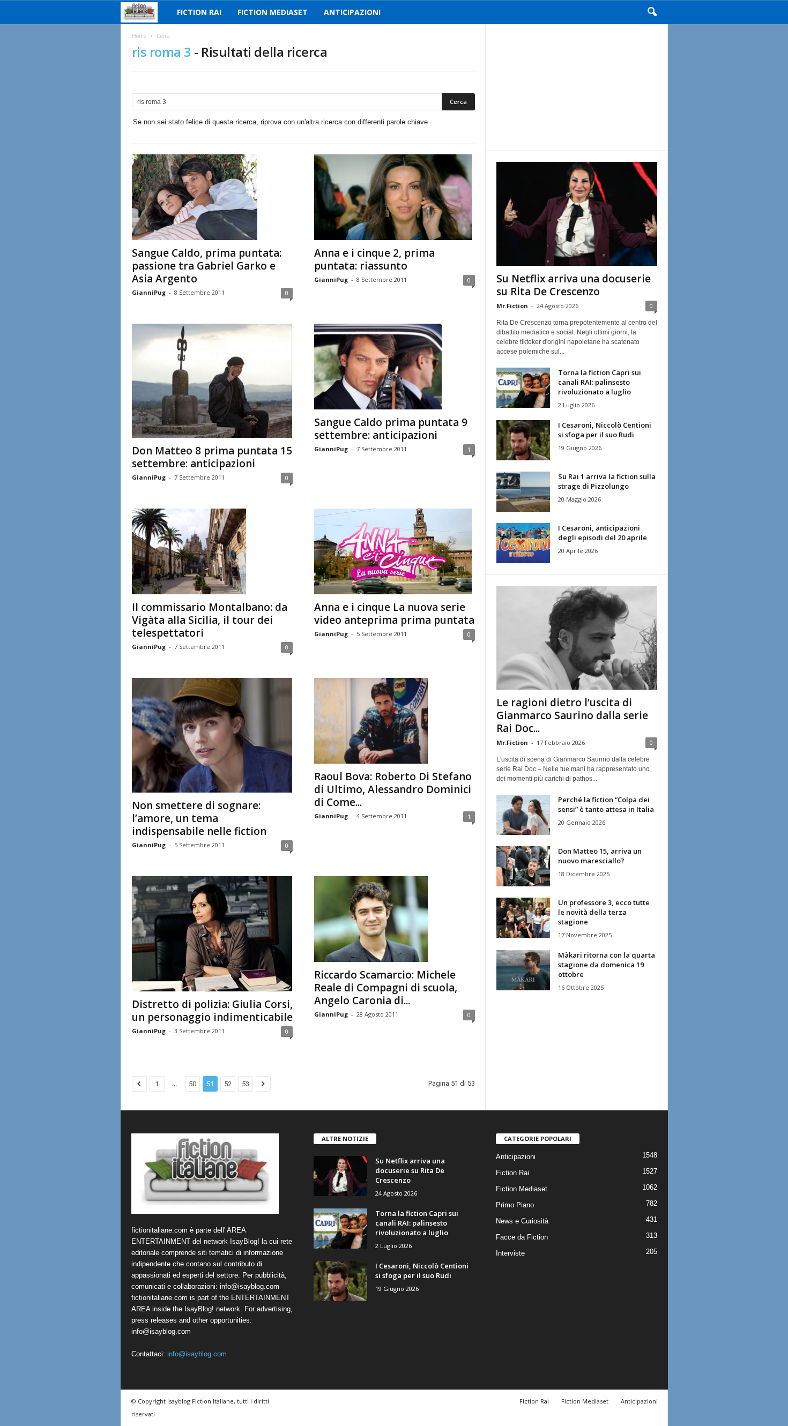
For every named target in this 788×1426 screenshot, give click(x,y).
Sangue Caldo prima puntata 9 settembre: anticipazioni (390, 428)
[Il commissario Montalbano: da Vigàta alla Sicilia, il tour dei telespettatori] (212, 551)
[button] (652, 12)
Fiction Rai (199, 12)
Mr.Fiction (512, 306)
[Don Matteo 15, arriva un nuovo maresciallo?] (523, 866)
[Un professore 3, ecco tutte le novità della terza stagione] (523, 918)
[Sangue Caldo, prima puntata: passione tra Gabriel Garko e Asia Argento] (212, 197)
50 (192, 1084)
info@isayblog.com (197, 1354)
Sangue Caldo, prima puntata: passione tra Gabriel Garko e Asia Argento (206, 266)
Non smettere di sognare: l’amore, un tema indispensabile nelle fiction (199, 818)
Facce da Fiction (522, 1237)
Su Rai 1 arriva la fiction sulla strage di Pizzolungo (607, 481)
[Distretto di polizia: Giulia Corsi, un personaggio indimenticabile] (212, 933)
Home (139, 36)
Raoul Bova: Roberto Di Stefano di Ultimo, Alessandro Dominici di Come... (393, 789)
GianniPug (149, 292)
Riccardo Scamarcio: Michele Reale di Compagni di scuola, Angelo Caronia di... (385, 987)
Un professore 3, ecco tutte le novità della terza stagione (604, 912)
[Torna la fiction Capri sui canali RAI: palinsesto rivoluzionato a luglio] (523, 388)
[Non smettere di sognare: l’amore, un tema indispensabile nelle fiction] (212, 735)
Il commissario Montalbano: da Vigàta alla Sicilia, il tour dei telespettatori (209, 620)
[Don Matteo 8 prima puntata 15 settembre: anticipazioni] (212, 380)
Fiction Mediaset (272, 12)
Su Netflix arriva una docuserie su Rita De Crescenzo (573, 285)
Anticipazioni (352, 12)
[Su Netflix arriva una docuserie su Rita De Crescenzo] (576, 214)
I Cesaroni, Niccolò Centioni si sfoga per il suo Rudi (604, 429)
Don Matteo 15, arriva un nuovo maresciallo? (600, 855)
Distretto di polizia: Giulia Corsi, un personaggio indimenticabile (212, 1010)
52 (228, 1084)
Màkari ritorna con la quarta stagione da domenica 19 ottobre (606, 964)
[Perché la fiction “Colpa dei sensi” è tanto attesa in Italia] (523, 815)
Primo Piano (515, 1205)
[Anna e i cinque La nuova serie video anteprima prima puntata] (394, 551)
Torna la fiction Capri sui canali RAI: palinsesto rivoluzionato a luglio (599, 382)
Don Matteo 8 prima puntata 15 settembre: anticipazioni (212, 457)
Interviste (510, 1253)
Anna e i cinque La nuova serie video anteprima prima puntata (394, 613)
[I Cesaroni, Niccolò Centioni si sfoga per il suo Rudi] (523, 440)
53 (245, 1084)
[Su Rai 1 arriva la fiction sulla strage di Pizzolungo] (523, 492)
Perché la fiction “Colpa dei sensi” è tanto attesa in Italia (606, 804)
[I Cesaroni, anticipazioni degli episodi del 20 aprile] (523, 543)
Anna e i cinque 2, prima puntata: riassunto (374, 259)
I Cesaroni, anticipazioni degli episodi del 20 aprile (602, 532)
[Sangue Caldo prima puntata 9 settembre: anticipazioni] (394, 366)
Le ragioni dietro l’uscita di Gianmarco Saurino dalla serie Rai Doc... (572, 715)
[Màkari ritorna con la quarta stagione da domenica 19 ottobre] (523, 970)
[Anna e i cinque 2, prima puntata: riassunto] (394, 197)
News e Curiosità (522, 1221)
